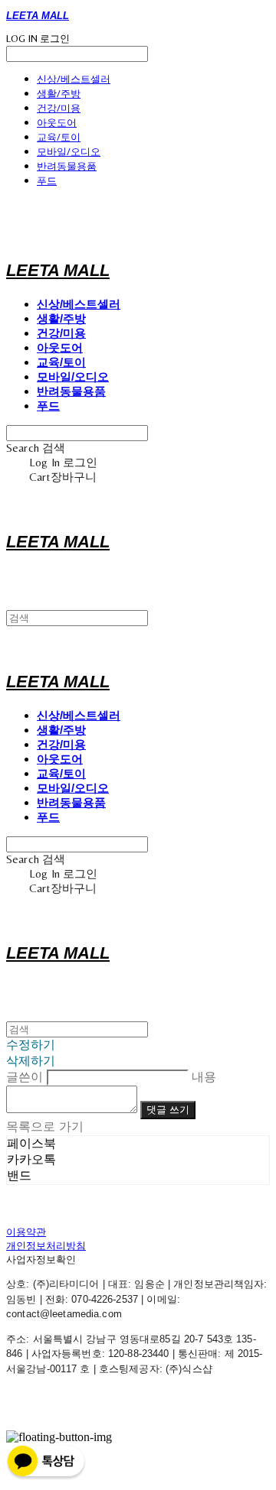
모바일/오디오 (68, 151)
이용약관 (26, 1232)
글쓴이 (24, 1076)
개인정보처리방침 (46, 1245)
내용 (204, 1076)
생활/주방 (58, 93)
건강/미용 (58, 108)
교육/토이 (58, 137)
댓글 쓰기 (167, 1109)
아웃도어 (57, 122)
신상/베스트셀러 (73, 79)
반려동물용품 (67, 166)
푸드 (47, 180)
